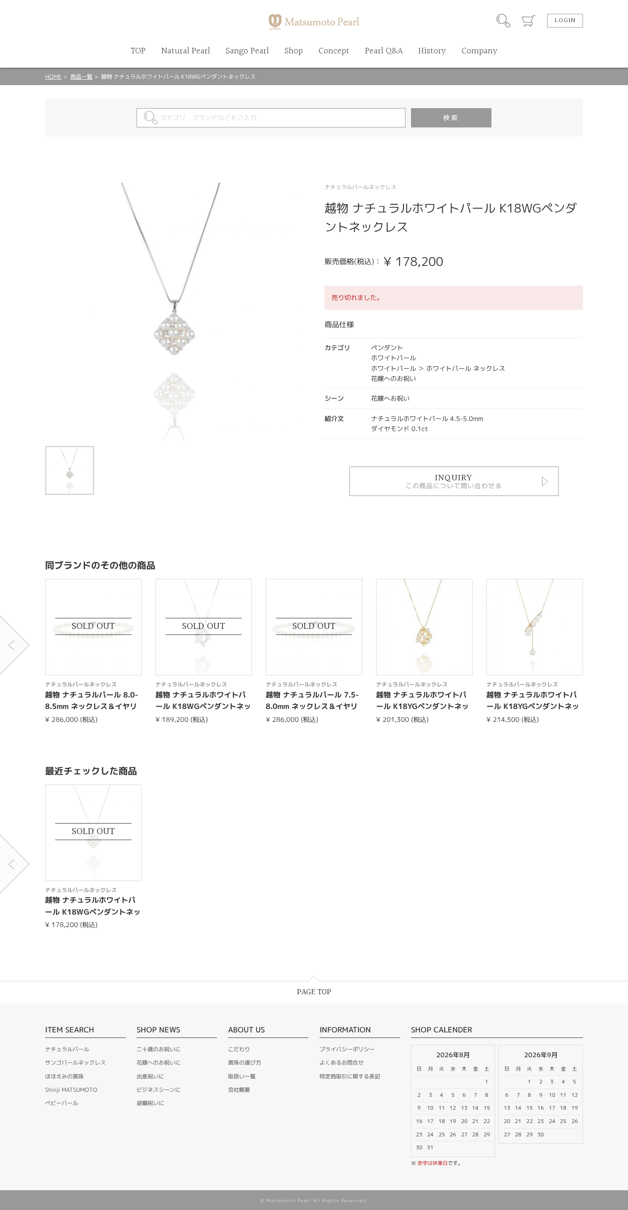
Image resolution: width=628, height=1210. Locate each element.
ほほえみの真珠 (64, 1076)
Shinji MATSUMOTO (71, 1090)
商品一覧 (81, 77)
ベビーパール (61, 1103)
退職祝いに (150, 1103)
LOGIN (565, 21)
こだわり (239, 1049)
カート (529, 21)
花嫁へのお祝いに (159, 1062)
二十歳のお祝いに (159, 1049)
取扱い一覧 (242, 1076)
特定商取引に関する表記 (350, 1076)
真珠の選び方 (244, 1062)
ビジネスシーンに (159, 1090)
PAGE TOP (314, 992)
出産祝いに (150, 1076)
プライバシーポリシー (347, 1049)
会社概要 (239, 1090)
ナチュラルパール (67, 1049)
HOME (53, 77)
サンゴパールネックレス (75, 1062)
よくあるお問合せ (342, 1062)
